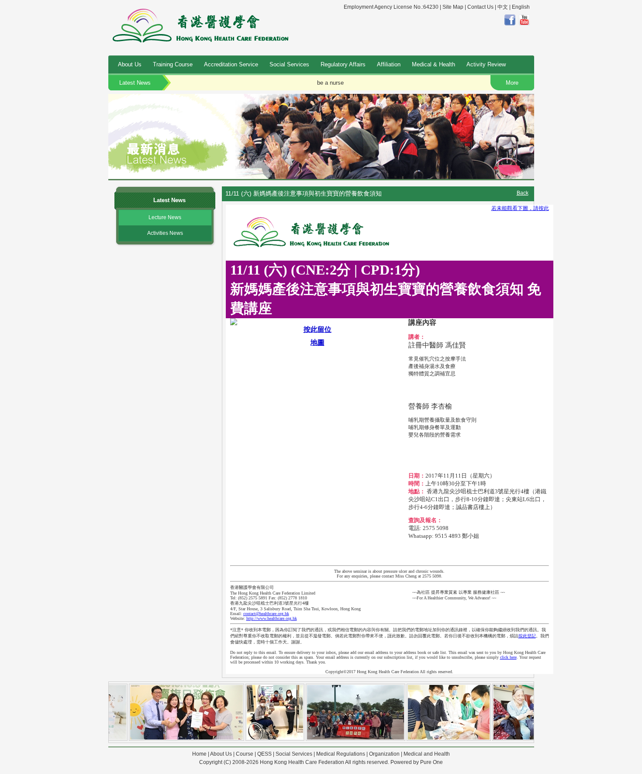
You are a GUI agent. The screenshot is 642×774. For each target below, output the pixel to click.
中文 (502, 7)
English (521, 7)
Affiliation (388, 64)
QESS (264, 754)
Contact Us (480, 7)
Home (199, 754)
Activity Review (486, 64)
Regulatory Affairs (343, 64)
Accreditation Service (231, 64)
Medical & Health (433, 64)
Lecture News (164, 217)
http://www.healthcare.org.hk (271, 618)
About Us (130, 64)
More (512, 82)
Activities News (165, 233)
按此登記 (527, 635)
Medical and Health (427, 754)
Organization (384, 754)
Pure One (431, 762)
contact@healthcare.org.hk (266, 613)
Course (244, 754)
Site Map (452, 7)
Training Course (173, 64)
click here (508, 657)
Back (522, 193)
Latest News (135, 82)
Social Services (289, 64)
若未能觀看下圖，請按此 (520, 208)
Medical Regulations (340, 754)
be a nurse (330, 82)
